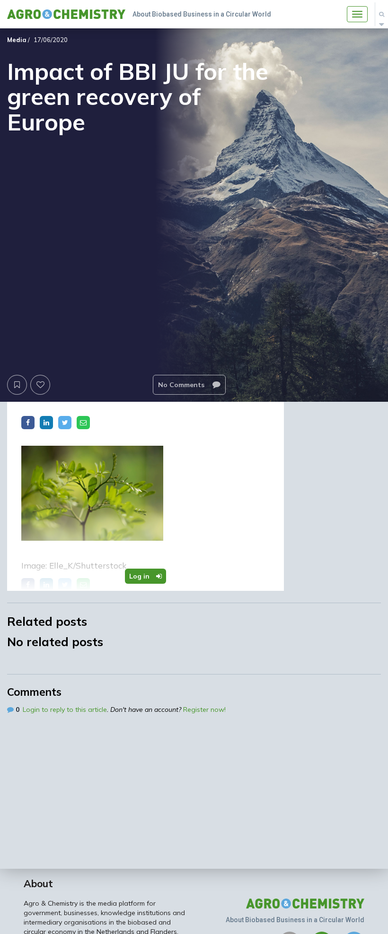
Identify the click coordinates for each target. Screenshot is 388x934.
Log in (140, 576)
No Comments (182, 385)
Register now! (204, 709)
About (38, 883)
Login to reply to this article (65, 709)
